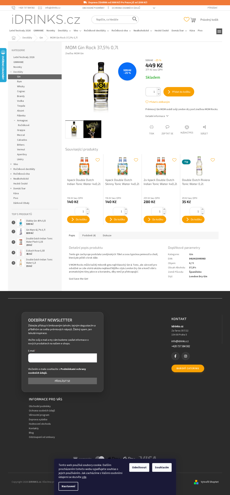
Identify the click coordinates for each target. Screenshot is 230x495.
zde (84, 477)
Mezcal (21, 135)
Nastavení (68, 486)
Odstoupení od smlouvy (42, 437)
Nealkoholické (21, 179)
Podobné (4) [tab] (89, 235)
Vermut (21, 149)
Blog (31, 433)
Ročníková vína (21, 174)
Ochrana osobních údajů (126, 8)
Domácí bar (19, 188)
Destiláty (18, 72)
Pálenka (21, 115)
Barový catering (188, 368)
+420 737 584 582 (180, 346)
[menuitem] (20, 30)
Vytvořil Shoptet (210, 482)
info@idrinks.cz (180, 341)
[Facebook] (175, 356)
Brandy (21, 96)
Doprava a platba (38, 419)
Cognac (21, 91)
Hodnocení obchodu (40, 424)
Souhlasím (162, 467)
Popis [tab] (72, 235)
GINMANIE (18, 62)
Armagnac (22, 120)
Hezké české (20, 183)
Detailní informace (155, 116)
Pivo (15, 198)
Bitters (21, 145)
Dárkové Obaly (21, 203)
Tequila (21, 106)
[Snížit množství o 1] (158, 94)
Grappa (21, 130)
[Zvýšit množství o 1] (158, 90)
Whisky (21, 86)
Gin (19, 77)
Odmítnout (139, 467)
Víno (15, 164)
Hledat (133, 20)
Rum (19, 81)
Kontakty (34, 428)
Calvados (22, 140)
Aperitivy (22, 154)
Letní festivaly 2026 (23, 57)
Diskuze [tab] (107, 235)
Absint (20, 111)
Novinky (17, 67)
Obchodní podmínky (93, 8)
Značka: (74, 53)
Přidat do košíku (181, 91)
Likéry (20, 159)
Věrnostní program (39, 415)
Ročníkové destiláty (24, 169)
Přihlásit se (62, 380)
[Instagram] (186, 356)
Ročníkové (23, 125)
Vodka (20, 101)
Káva (16, 193)
